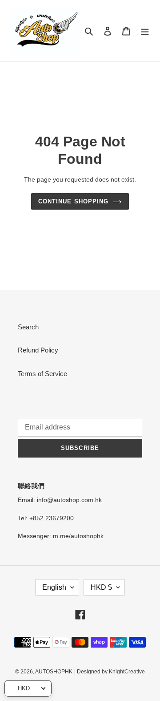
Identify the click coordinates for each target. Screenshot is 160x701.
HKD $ (101, 587)
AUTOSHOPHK (53, 672)
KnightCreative (127, 672)
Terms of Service (42, 373)
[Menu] (145, 31)
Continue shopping (73, 201)
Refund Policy (38, 350)
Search (28, 327)
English (54, 587)
